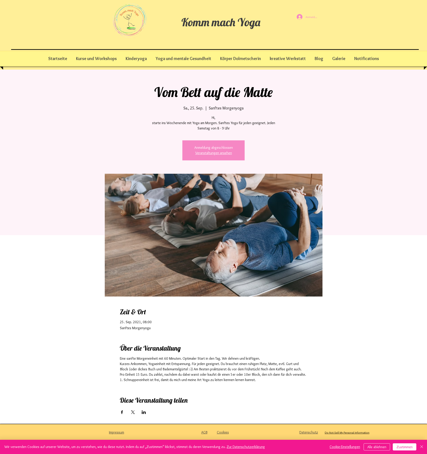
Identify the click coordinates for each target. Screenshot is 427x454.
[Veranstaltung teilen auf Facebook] (122, 412)
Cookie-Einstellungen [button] (345, 447)
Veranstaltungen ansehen (213, 153)
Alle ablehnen (376, 447)
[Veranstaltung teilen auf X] (133, 412)
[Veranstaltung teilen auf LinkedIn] (144, 412)
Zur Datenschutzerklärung (246, 447)
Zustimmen (405, 447)
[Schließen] (421, 446)
